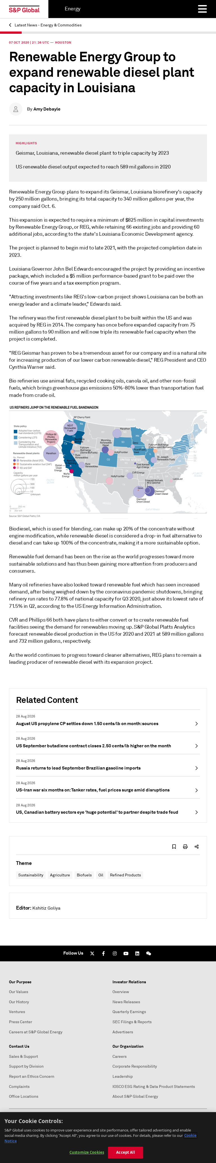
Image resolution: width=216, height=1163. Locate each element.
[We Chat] (148, 953)
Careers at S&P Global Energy (35, 1032)
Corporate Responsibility (134, 1066)
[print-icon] (185, 846)
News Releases (126, 1002)
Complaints (19, 1086)
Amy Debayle (46, 109)
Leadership (122, 1076)
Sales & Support (23, 1056)
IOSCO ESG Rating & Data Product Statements (153, 1086)
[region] (108, 1137)
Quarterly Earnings (129, 1011)
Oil (100, 875)
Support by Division (26, 1066)
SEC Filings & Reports (132, 1022)
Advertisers (122, 1032)
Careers (119, 1056)
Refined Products (125, 875)
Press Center (20, 1022)
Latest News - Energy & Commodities (48, 25)
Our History (19, 1002)
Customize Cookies (86, 1152)
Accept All (125, 1152)
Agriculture (60, 875)
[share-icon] (196, 846)
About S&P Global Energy (135, 1096)
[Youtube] (126, 953)
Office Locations (23, 1096)
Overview (120, 991)
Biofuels (84, 875)
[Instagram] (114, 953)
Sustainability (30, 875)
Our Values (18, 991)
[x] (92, 953)
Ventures (17, 1011)
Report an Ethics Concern (31, 1076)
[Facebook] (103, 953)
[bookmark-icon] (174, 846)
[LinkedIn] (137, 953)
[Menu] (202, 9)
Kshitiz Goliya (46, 908)
